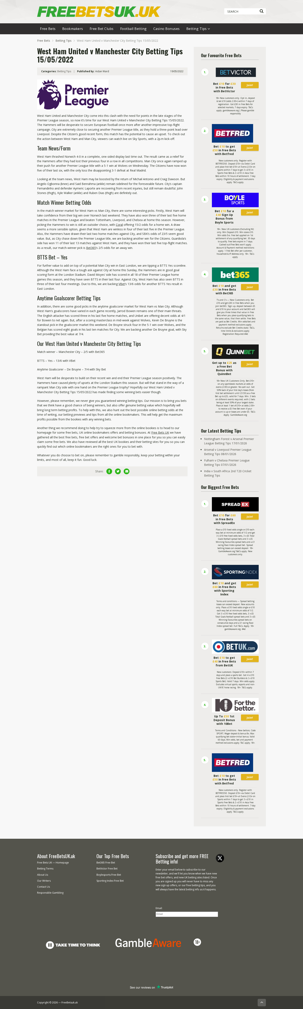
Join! (250, 85)
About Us (42, 875)
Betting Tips (196, 28)
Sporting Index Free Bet (110, 880)
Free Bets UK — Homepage (53, 862)
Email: (159, 908)
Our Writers (44, 880)
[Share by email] (126, 471)
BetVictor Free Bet (106, 868)
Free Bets (48, 28)
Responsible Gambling (50, 892)
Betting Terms (45, 868)
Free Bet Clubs (102, 28)
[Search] (261, 11)
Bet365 (91, 248)
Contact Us (43, 886)
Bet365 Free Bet (105, 862)
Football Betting (133, 28)
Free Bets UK (160, 432)
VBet (122, 284)
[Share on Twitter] (118, 471)
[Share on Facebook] (109, 471)
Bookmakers (72, 28)
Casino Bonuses (166, 28)
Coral (119, 225)
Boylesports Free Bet (108, 875)
